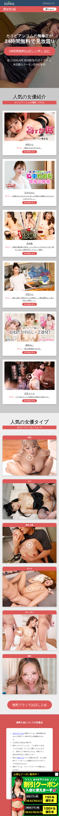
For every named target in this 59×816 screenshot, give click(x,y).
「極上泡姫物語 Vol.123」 (32, 349)
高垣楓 (29, 243)
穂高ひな (29, 144)
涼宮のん (29, 294)
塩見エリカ (29, 393)
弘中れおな (29, 192)
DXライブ (20, 758)
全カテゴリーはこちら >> (29, 427)
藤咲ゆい (29, 345)
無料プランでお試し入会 (29, 705)
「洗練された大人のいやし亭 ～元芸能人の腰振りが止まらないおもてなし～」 (32, 197)
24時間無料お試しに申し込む (29, 51)
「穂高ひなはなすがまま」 (32, 148)
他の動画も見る (29, 152)
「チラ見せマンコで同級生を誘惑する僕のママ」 (32, 397)
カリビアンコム (18, 733)
